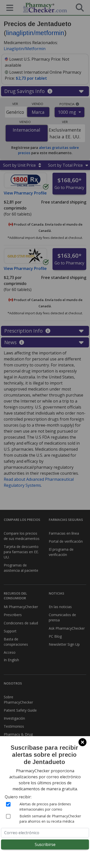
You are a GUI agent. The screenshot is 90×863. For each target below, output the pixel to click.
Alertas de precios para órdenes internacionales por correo (45, 807)
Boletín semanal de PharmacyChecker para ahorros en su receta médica (50, 819)
